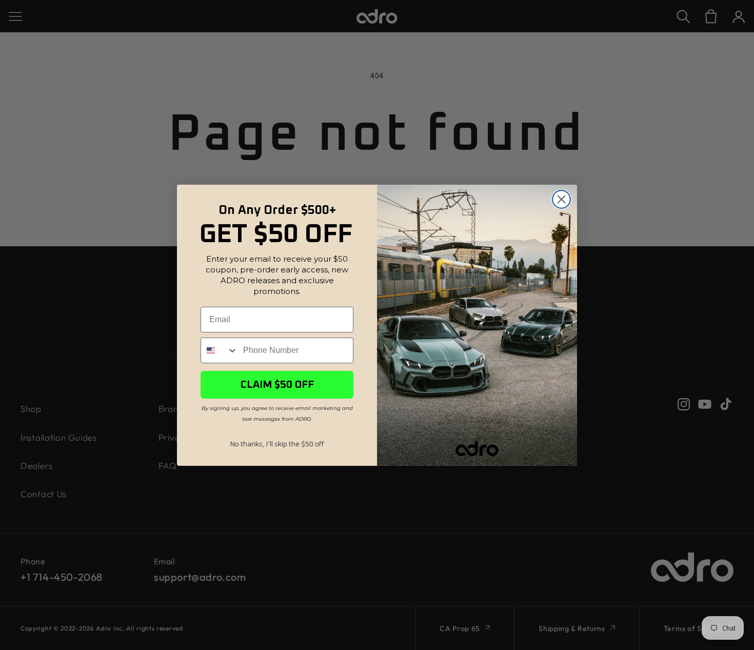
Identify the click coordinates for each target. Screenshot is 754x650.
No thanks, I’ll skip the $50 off (277, 444)
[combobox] (219, 350)
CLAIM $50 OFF (277, 385)
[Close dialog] (561, 199)
